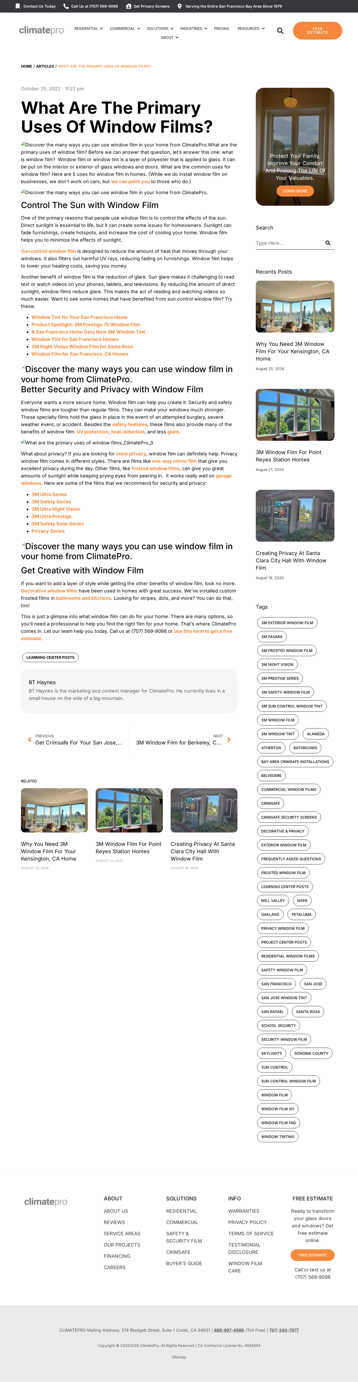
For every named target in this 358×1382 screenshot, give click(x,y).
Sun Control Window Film (288, 1081)
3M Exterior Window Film (287, 623)
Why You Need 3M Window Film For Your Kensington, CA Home (48, 851)
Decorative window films (49, 591)
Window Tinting (277, 1136)
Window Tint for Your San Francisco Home (79, 317)
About (167, 37)
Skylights (271, 1053)
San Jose (313, 984)
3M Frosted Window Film (286, 650)
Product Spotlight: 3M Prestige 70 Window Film (85, 324)
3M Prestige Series (280, 678)
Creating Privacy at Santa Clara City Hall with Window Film (203, 851)
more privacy (131, 453)
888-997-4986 (229, 1330)
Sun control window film (48, 251)
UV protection (93, 431)
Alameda (316, 734)
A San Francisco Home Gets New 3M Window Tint (88, 332)
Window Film (274, 1095)
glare (173, 431)
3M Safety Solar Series (57, 523)
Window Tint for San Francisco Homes (75, 339)
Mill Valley (273, 900)
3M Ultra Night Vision (55, 509)
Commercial (122, 28)
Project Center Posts (284, 942)
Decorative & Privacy (283, 831)
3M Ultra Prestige (51, 516)
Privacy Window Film (283, 928)
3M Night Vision (277, 664)
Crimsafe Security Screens (289, 817)
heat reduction (128, 431)
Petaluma (302, 914)
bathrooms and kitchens (83, 598)
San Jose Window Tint (284, 997)
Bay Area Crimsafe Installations (295, 761)
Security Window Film (284, 1039)
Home (26, 66)
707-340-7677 (284, 1330)
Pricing (221, 28)
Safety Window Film (282, 970)
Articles (45, 66)
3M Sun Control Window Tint (292, 706)
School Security (278, 1025)
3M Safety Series (51, 501)
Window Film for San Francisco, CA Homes (79, 354)
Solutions (158, 28)
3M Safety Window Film (285, 692)
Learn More (295, 191)
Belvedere (271, 775)
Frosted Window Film (283, 872)
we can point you (130, 181)
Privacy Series (48, 531)
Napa (302, 900)
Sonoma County (311, 1053)
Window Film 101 (277, 1109)
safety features (129, 424)
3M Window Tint (278, 734)
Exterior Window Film (283, 845)
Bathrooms (305, 748)
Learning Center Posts (50, 657)
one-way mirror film (174, 461)
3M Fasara (272, 636)
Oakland (270, 914)
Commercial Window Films (288, 789)
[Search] (327, 243)
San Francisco (276, 984)
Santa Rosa (308, 1011)
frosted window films (156, 468)
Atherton (271, 748)
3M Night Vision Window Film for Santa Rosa (82, 346)
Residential (86, 28)
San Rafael (272, 1011)
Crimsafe (270, 803)
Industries (191, 28)
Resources (248, 28)
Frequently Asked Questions (291, 859)
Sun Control (274, 1067)
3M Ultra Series (49, 494)
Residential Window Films (288, 956)
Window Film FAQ (278, 1122)
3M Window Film (278, 720)
